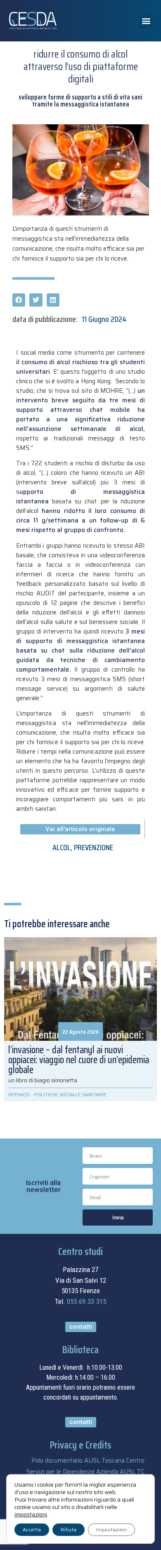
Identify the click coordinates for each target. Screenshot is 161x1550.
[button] (146, 21)
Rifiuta (68, 1529)
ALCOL (61, 847)
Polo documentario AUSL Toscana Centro (87, 1460)
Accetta (32, 1529)
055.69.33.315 (86, 1301)
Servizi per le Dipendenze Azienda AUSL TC (85, 1472)
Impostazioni (111, 1529)
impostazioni (30, 1514)
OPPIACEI (19, 1094)
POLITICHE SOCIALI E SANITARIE (70, 1094)
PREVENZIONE (93, 847)
